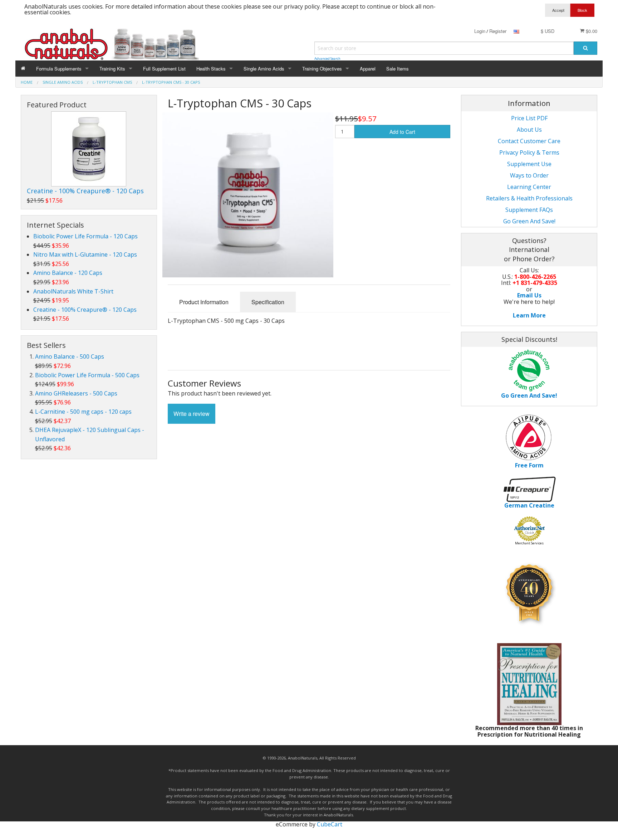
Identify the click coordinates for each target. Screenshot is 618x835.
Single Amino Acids (264, 68)
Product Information (204, 302)
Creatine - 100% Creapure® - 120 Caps (85, 190)
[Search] (585, 48)
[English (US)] (516, 31)
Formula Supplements (59, 68)
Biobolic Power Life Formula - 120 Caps (85, 236)
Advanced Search (327, 58)
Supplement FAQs (529, 210)
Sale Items (397, 68)
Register (497, 31)
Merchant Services (529, 543)
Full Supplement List (164, 68)
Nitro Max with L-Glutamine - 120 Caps (85, 254)
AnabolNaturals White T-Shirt (73, 291)
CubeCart (329, 824)
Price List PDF (529, 118)
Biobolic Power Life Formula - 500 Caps (87, 375)
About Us (529, 129)
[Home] (23, 68)
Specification (267, 302)
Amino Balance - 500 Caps (69, 356)
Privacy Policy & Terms (529, 152)
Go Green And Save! (529, 221)
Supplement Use (529, 164)
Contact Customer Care (529, 141)
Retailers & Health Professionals (529, 198)
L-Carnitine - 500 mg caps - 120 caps (83, 412)
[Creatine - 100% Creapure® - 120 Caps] (89, 149)
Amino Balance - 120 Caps (67, 273)
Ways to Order (529, 175)
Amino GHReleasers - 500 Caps (76, 393)
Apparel (368, 68)
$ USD (547, 31)
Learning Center (529, 187)
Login (479, 31)
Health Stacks (211, 68)
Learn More (529, 315)
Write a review (191, 413)
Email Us (529, 295)
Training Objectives (322, 68)
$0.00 (590, 31)
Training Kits (112, 68)
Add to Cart (402, 131)
